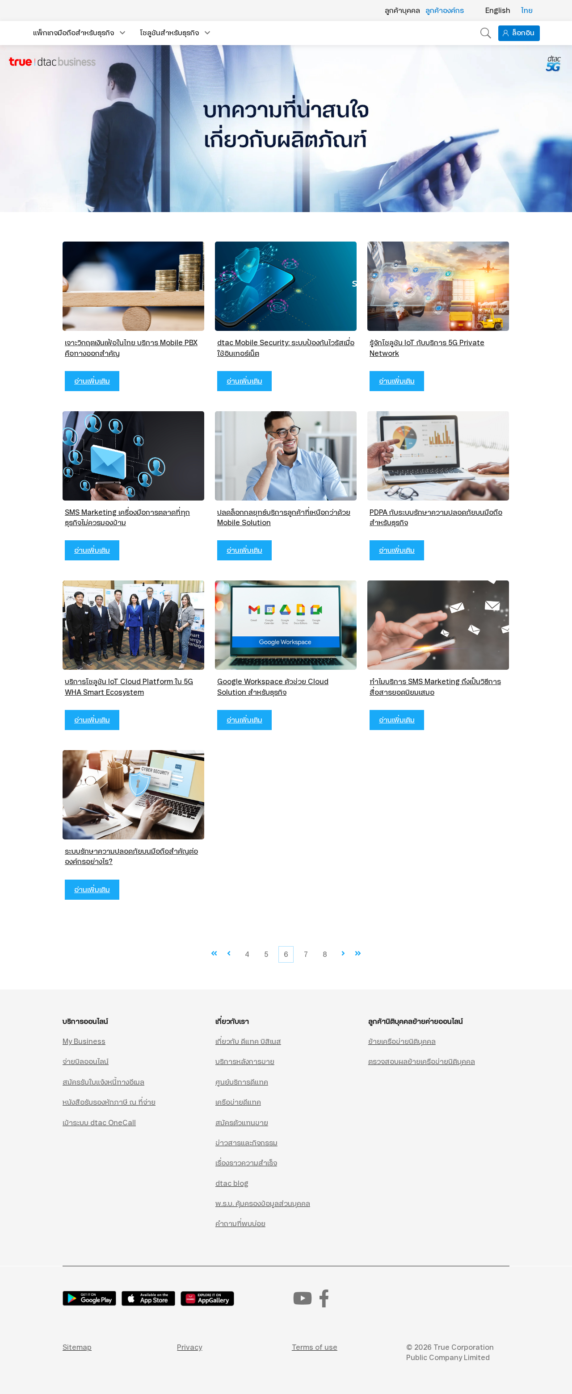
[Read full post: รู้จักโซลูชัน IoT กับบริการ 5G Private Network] (438, 286)
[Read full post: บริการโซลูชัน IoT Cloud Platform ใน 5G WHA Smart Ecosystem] (133, 625)
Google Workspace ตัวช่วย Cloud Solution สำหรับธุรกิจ (272, 686)
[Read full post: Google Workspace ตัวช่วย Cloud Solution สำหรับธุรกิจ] (286, 625)
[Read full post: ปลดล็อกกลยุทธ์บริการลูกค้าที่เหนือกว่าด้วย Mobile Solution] (286, 456)
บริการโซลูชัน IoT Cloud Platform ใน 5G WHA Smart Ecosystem (129, 686)
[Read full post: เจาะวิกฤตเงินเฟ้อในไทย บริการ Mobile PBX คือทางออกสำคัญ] (133, 286)
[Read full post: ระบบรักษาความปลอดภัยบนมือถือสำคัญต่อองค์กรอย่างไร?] (133, 794)
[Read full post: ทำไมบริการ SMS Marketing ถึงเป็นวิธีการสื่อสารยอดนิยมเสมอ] (438, 625)
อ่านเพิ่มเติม (92, 381)
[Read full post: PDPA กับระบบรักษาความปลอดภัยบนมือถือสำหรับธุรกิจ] (438, 456)
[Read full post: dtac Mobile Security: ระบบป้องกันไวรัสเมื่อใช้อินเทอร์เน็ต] (286, 286)
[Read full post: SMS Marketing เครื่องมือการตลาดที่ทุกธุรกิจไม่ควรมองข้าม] (133, 456)
